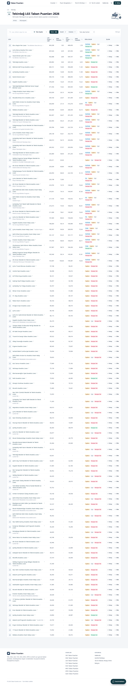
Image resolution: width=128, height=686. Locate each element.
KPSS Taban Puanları (71, 671)
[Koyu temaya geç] (111, 3)
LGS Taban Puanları (71, 661)
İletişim (97, 663)
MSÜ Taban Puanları (71, 668)
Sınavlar (52, 3)
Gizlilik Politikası (100, 658)
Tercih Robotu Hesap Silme (103, 661)
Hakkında (105, 3)
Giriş (118, 3)
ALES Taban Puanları (71, 674)
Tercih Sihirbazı (80, 3)
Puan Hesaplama (65, 3)
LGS (8, 10)
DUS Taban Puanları (71, 666)
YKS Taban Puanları (71, 655)
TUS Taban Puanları (71, 663)
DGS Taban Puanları (71, 658)
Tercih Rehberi (119, 681)
